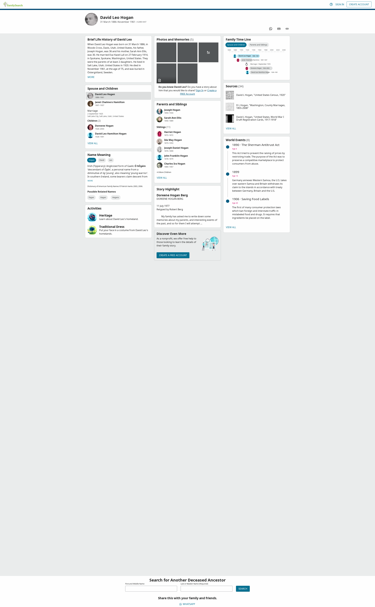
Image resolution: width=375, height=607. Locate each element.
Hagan (103, 197)
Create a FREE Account (173, 255)
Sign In (339, 4)
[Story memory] (208, 52)
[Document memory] (166, 73)
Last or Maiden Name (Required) (194, 584)
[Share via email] (279, 29)
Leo (110, 160)
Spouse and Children (236, 45)
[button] (118, 96)
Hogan (91, 160)
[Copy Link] (287, 29)
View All (93, 143)
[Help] (331, 4)
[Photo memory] (166, 52)
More (91, 77)
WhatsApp (189, 604)
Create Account (359, 4)
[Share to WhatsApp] (271, 29)
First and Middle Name (134, 584)
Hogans (115, 197)
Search (242, 588)
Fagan (91, 197)
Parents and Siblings (258, 45)
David (101, 160)
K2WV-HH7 (141, 22)
